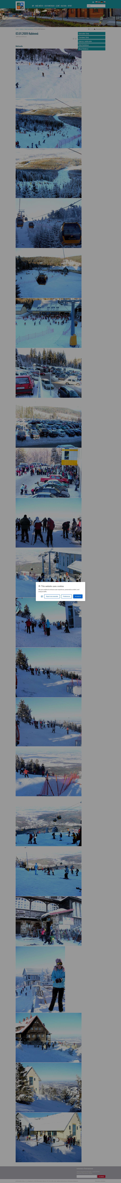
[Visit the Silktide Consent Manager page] (42, 596)
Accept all (78, 596)
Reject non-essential (52, 596)
